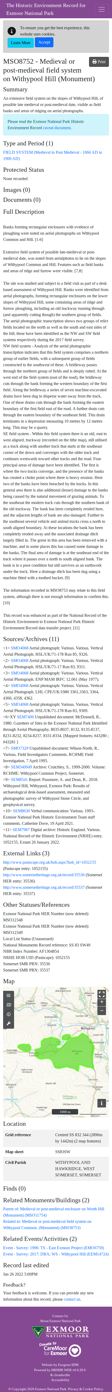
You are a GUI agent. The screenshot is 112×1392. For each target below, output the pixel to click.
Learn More (20, 42)
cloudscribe (62, 1375)
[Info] (8, 1014)
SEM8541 (19, 779)
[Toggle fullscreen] (101, 994)
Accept (44, 42)
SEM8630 (21, 811)
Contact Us (60, 1316)
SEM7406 (25, 717)
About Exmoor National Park (60, 1321)
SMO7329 (19, 748)
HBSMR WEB (61, 1370)
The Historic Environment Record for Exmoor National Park (46, 9)
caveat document (57, 128)
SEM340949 (21, 767)
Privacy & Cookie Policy (85, 1389)
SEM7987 (21, 829)
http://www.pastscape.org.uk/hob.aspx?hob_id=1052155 (49, 862)
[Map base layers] (8, 1005)
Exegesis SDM (68, 1365)
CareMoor (60, 1349)
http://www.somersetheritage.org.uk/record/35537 (44, 887)
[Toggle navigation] (101, 9)
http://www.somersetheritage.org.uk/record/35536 (44, 875)
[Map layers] (8, 995)
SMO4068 (19, 648)
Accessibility (60, 1380)
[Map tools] (8, 1023)
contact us (72, 1299)
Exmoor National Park (60, 1332)
